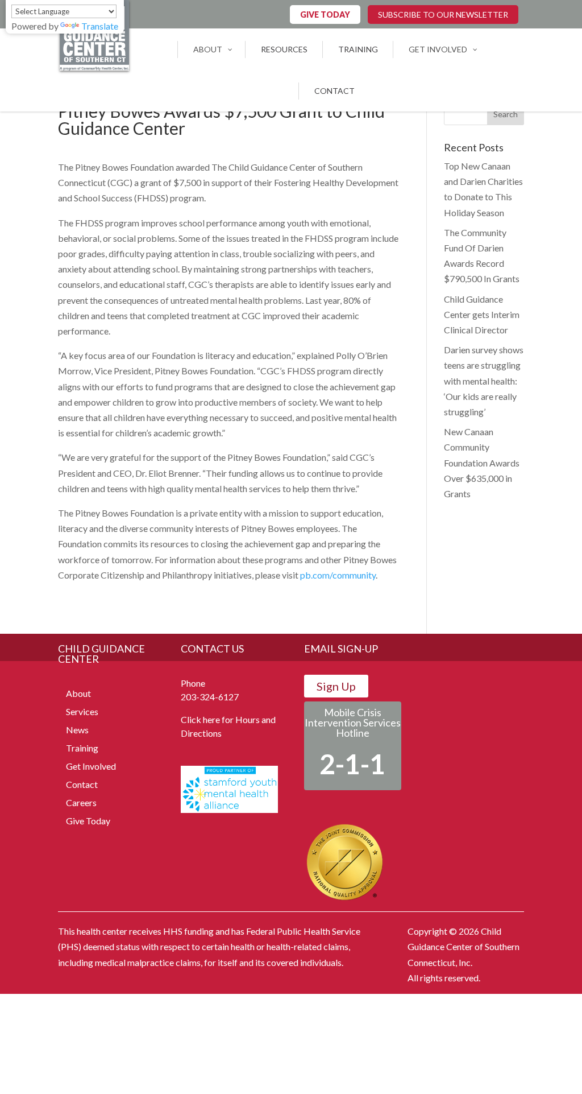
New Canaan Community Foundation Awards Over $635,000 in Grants (481, 462)
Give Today (88, 820)
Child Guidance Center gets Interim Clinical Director (481, 314)
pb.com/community (338, 574)
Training (82, 747)
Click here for (207, 719)
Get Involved (91, 766)
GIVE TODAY (325, 14)
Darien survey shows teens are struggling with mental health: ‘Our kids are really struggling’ (483, 380)
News (77, 729)
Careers (81, 802)
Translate (99, 25)
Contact (82, 784)
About (78, 693)
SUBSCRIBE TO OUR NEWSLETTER (443, 14)
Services (82, 711)
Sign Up (336, 686)
